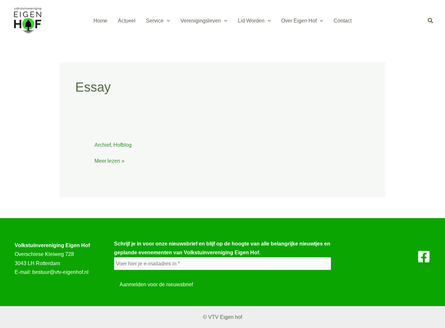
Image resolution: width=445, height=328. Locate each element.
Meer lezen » (109, 161)
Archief (102, 145)
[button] (167, 20)
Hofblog (122, 145)
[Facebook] (423, 256)
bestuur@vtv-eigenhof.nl (60, 272)
